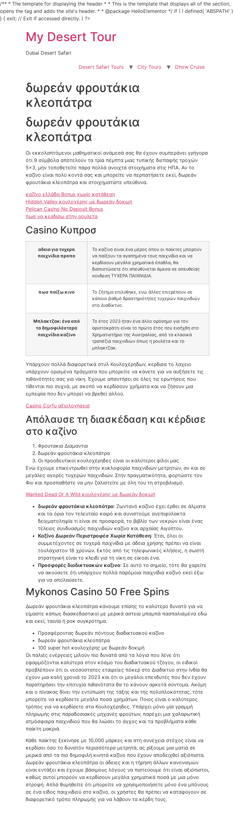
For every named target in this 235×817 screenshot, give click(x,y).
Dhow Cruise (190, 67)
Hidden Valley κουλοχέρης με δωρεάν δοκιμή (79, 201)
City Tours (149, 67)
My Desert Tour (71, 36)
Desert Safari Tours (101, 67)
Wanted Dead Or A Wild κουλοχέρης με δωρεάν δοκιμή (90, 494)
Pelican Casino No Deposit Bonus (64, 209)
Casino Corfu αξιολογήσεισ (58, 406)
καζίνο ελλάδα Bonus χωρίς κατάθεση (70, 194)
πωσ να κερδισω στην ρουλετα (62, 216)
